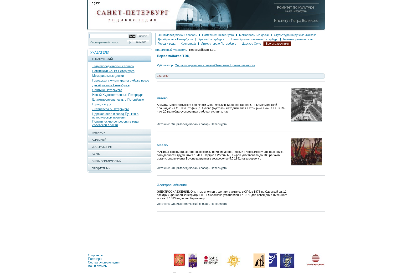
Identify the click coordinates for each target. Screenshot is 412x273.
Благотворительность (298, 39)
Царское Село (251, 43)
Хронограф (188, 43)
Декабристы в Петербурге (110, 85)
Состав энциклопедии (103, 262)
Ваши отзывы (97, 266)
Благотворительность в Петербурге (118, 99)
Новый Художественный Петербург (117, 95)
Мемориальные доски (108, 75)
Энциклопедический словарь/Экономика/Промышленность (215, 65)
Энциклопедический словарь (113, 66)
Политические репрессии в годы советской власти (115, 123)
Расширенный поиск (104, 42)
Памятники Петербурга (218, 35)
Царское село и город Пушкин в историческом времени (115, 115)
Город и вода (101, 104)
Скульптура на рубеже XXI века (295, 35)
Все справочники (277, 43)
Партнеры (95, 259)
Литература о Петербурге (110, 109)
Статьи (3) (163, 75)
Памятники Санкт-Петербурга (113, 71)
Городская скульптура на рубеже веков (120, 80)
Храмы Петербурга (211, 39)
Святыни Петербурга (107, 90)
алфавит (141, 42)
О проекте (95, 255)
